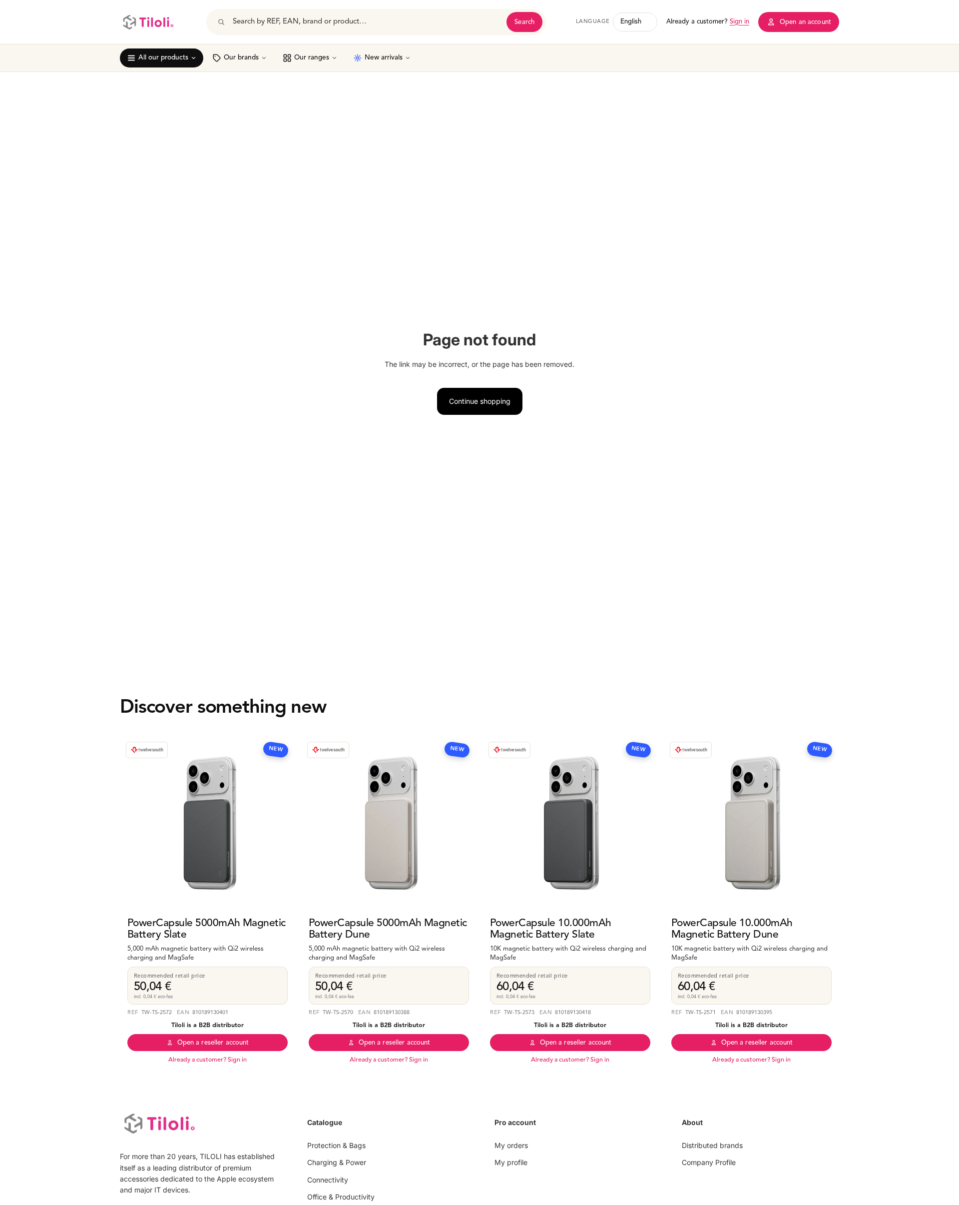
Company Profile (709, 1162)
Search (524, 22)
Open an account (805, 22)
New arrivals (384, 57)
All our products (163, 57)
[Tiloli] (148, 21)
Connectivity (327, 1180)
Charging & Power (336, 1162)
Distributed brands (712, 1145)
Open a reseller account (213, 1043)
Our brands (241, 57)
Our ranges (311, 57)
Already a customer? (707, 21)
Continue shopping (479, 401)
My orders (511, 1145)
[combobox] (366, 21)
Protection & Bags (336, 1145)
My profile (510, 1162)
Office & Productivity (341, 1197)
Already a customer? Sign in (207, 1060)
